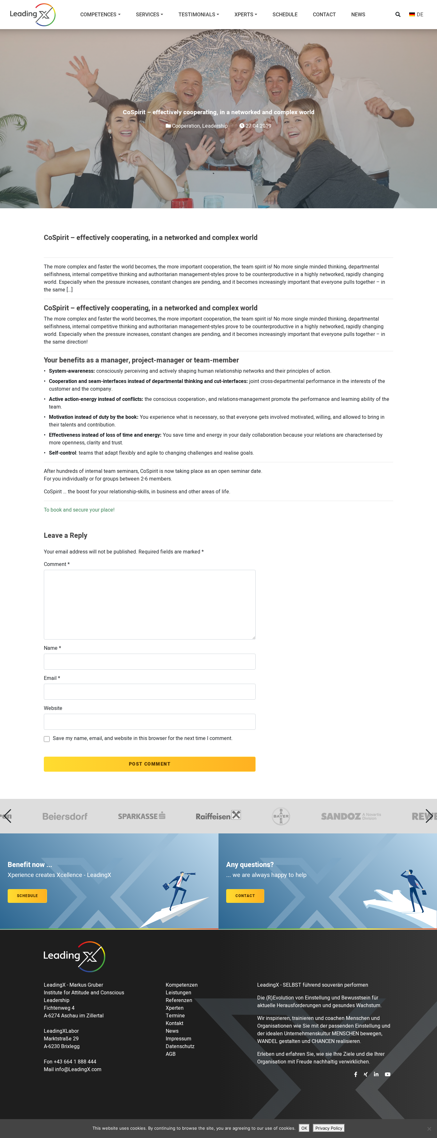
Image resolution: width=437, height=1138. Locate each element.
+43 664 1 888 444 (75, 1062)
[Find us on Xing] (366, 1074)
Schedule (285, 15)
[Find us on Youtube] (387, 1074)
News (358, 15)
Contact (324, 15)
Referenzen (179, 1000)
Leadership (215, 126)
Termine (175, 1016)
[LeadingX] (33, 14)
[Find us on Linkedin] (376, 1074)
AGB (171, 1054)
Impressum (178, 1039)
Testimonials (197, 15)
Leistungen (178, 993)
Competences (98, 15)
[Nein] (429, 1129)
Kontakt (174, 1023)
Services (147, 15)
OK (304, 1128)
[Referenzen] (218, 816)
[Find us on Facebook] (356, 1074)
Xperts (243, 15)
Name (52, 648)
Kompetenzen (182, 985)
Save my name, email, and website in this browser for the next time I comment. (143, 738)
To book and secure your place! (79, 510)
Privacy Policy (328, 1128)
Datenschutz (180, 1046)
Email (52, 678)
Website (53, 708)
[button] (7, 816)
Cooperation (186, 126)
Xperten (175, 1008)
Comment (57, 564)
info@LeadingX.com (78, 1069)
